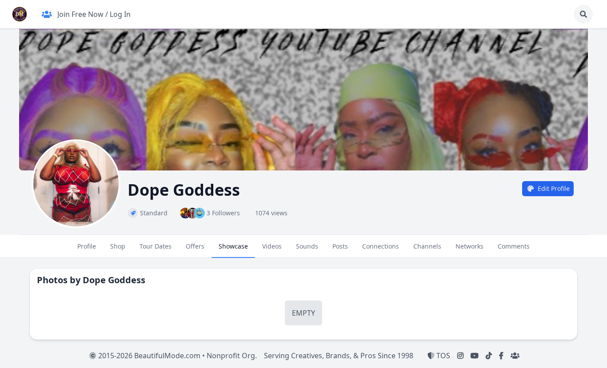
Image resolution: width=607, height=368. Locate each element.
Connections (380, 246)
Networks (469, 246)
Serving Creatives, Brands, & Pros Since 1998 (338, 355)
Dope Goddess (114, 280)
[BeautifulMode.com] (19, 14)
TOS (442, 355)
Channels (427, 246)
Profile (86, 246)
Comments (514, 246)
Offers (195, 246)
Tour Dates (156, 246)
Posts (340, 246)
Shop (117, 246)
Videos (272, 246)
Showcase (233, 246)
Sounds (307, 246)
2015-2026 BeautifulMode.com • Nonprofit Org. (176, 355)
